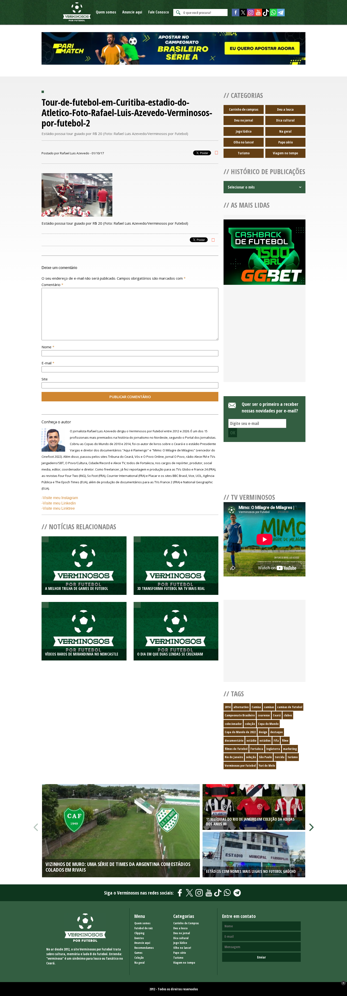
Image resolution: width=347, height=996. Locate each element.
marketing (290, 749)
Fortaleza (256, 749)
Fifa (276, 740)
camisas (269, 707)
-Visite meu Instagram (60, 498)
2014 (227, 707)
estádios (265, 740)
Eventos (139, 938)
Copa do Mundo (268, 724)
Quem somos (106, 12)
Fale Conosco (158, 12)
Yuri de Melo (267, 765)
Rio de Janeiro (234, 757)
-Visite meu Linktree (58, 508)
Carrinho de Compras (186, 923)
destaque (276, 732)
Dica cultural (285, 120)
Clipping (139, 933)
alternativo (241, 707)
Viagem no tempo (285, 153)
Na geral (285, 131)
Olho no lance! (243, 142)
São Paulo (265, 757)
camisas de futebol (289, 707)
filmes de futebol (236, 749)
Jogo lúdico (243, 131)
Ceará (277, 715)
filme (285, 740)
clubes (288, 715)
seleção (251, 757)
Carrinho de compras (243, 109)
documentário (234, 740)
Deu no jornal (243, 120)
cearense (264, 715)
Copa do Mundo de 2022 (240, 732)
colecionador (233, 724)
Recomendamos (144, 948)
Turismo (244, 153)
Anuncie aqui (132, 12)
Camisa (256, 707)
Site (45, 379)
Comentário (52, 284)
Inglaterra (273, 749)
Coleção (139, 958)
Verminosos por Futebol (240, 765)
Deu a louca (285, 109)
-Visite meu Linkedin (59, 503)
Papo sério (285, 142)
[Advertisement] (264, 339)
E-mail (48, 363)
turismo (293, 757)
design (263, 732)
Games (138, 953)
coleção (250, 724)
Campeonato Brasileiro (240, 715)
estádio (251, 740)
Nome (48, 347)
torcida (279, 757)
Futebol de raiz (143, 928)
